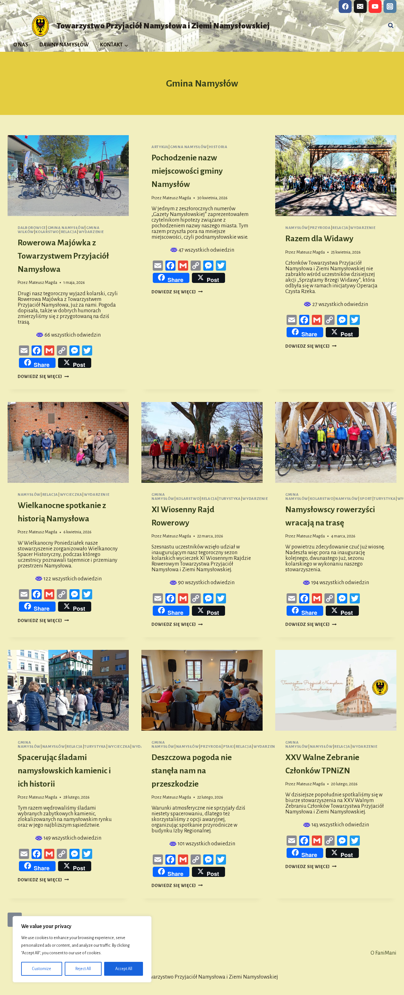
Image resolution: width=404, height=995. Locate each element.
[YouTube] (375, 6)
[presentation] (68, 175)
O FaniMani (383, 953)
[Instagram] (389, 6)
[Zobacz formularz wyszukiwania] (390, 25)
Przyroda (320, 228)
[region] (82, 949)
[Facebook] (345, 6)
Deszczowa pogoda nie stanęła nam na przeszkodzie (192, 770)
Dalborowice (32, 228)
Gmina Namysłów (66, 228)
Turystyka (230, 499)
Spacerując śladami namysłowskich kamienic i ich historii (64, 770)
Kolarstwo (47, 232)
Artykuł (160, 147)
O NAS (20, 45)
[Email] (360, 6)
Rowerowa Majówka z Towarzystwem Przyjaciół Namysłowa (63, 256)
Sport (366, 499)
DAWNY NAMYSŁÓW (64, 45)
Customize (41, 969)
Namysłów (296, 228)
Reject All (83, 969)
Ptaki (228, 747)
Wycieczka (71, 495)
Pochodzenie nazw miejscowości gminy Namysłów (187, 171)
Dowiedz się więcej (43, 376)
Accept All (123, 969)
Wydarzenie (91, 232)
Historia (218, 147)
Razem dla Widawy (319, 238)
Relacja (69, 232)
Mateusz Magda (43, 282)
